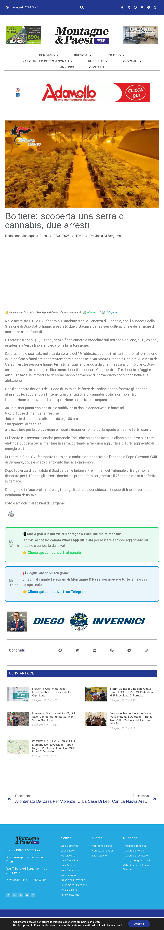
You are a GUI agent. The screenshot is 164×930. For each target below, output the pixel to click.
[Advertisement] (82, 276)
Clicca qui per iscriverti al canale (54, 552)
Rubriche (96, 61)
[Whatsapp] (155, 7)
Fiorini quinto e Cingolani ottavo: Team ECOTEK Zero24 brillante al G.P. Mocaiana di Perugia (131, 692)
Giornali (130, 61)
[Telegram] (148, 7)
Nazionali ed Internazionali (45, 61)
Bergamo (47, 55)
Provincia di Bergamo (105, 236)
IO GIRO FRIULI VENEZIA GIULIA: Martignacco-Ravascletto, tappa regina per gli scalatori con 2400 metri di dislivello (54, 746)
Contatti (96, 67)
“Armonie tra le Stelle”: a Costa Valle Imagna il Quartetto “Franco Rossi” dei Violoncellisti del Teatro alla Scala (131, 718)
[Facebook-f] (122, 7)
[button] (82, 7)
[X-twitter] (129, 7)
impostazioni (114, 925)
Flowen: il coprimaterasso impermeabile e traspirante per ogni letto (52, 692)
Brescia (80, 55)
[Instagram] (135, 7)
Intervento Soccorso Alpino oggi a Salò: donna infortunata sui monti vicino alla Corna (53, 717)
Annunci (67, 67)
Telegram (111, 312)
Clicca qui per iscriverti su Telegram (57, 592)
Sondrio (114, 55)
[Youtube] (142, 7)
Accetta (139, 924)
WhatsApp (92, 312)
